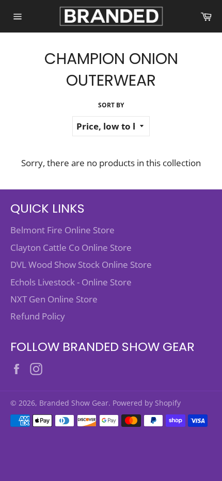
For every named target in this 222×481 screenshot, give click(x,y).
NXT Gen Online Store (54, 299)
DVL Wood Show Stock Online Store (81, 264)
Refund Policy (37, 316)
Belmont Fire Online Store (62, 230)
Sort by (111, 105)
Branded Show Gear (73, 403)
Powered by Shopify (147, 403)
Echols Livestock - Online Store (71, 282)
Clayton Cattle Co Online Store (71, 247)
